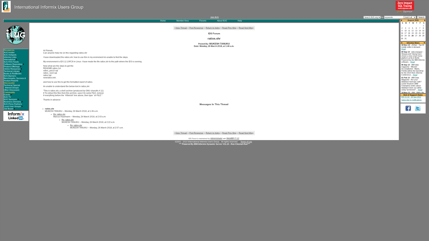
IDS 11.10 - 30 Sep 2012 (411, 97)
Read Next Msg (246, 28)
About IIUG (222, 21)
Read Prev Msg (229, 28)
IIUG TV (7, 97)
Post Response (196, 28)
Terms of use (246, 142)
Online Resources (12, 69)
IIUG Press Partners (13, 104)
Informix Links (10, 57)
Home (163, 21)
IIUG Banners (10, 76)
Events (7, 95)
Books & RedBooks (12, 73)
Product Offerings (12, 66)
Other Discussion (11, 90)
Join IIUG (214, 17)
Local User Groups (12, 106)
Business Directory (12, 102)
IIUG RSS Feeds (11, 62)
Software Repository (13, 64)
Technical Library (12, 71)
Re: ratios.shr (59, 114)
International (10, 59)
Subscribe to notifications (411, 100)
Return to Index (213, 28)
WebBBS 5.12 (232, 138)
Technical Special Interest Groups (12, 86)
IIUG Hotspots (10, 55)
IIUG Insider (9, 52)
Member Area (182, 21)
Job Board (9, 109)
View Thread (181, 28)
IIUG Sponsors (11, 99)
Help (240, 21)
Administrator (216, 138)
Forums (202, 21)
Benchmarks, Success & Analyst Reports (15, 79)
